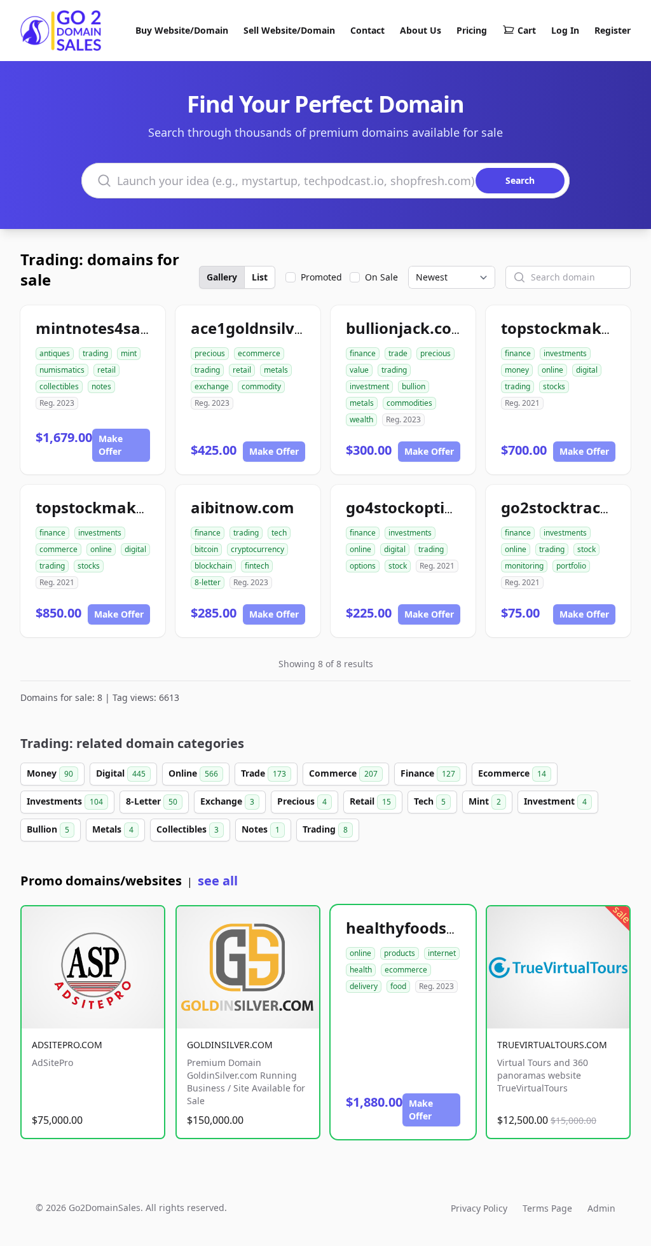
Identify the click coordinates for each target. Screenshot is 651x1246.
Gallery (222, 277)
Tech (430, 801)
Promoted (321, 277)
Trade (263, 773)
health (361, 969)
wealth (361, 419)
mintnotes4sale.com (113, 327)
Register (612, 30)
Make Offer (111, 445)
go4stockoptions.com (427, 507)
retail (106, 369)
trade (398, 353)
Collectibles (187, 829)
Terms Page (547, 1208)
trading (95, 353)
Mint (485, 801)
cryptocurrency (257, 549)
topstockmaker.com (112, 507)
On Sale (381, 277)
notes (101, 386)
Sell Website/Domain (289, 30)
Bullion (48, 829)
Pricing (471, 30)
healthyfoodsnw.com (426, 927)
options (363, 565)
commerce (58, 549)
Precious (302, 801)
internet (442, 953)
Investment (555, 801)
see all (218, 880)
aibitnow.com (242, 507)
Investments (65, 801)
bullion (413, 386)
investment (369, 386)
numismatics (62, 369)
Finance (428, 773)
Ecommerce (512, 773)
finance (363, 353)
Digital (121, 773)
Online (193, 773)
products (399, 953)
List (260, 277)
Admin (601, 1208)
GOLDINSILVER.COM (230, 1045)
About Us (420, 30)
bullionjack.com (406, 327)
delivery (364, 986)
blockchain (213, 565)
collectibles (59, 386)
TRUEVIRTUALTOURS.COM (552, 1045)
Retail (370, 801)
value (359, 369)
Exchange (227, 801)
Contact (367, 30)
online (552, 369)
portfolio (571, 565)
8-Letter (151, 801)
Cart (526, 30)
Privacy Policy (479, 1208)
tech (279, 532)
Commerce (343, 773)
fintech (257, 565)
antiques (54, 353)
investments (565, 353)
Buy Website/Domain (181, 30)
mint (129, 353)
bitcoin (206, 549)
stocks (554, 386)
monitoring (524, 565)
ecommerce (259, 353)
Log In (565, 30)
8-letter (208, 582)
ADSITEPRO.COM (67, 1045)
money (517, 369)
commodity (261, 386)
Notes (261, 829)
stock (397, 565)
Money (50, 773)
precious (210, 353)
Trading (325, 829)
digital (587, 369)
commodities (409, 403)
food (398, 986)
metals (276, 369)
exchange (212, 386)
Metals (113, 829)
